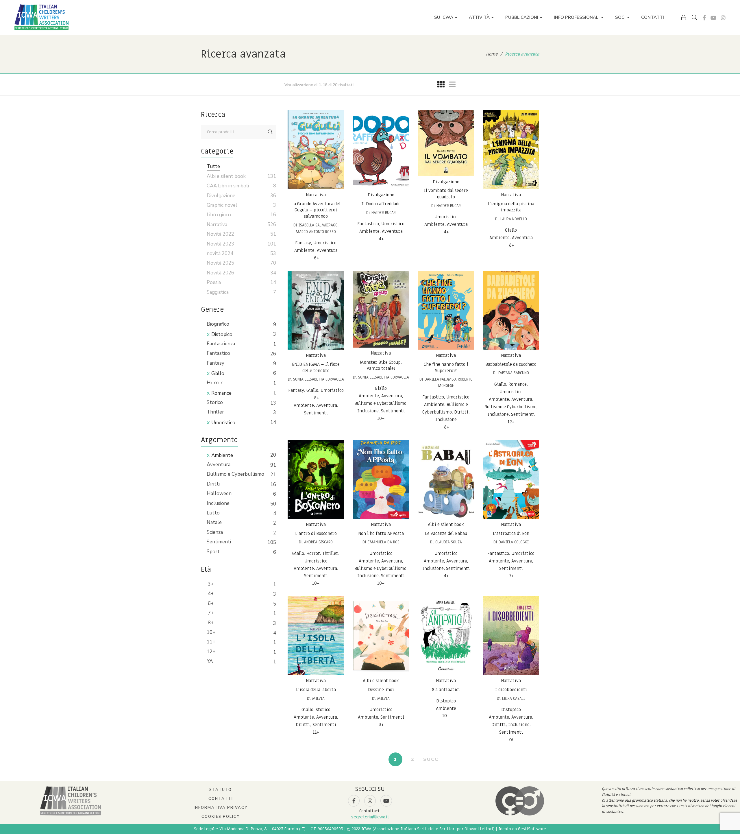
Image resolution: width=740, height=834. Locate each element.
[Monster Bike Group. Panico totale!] (381, 309)
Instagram (723, 17)
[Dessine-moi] (381, 635)
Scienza (215, 532)
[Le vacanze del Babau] (446, 479)
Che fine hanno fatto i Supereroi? (446, 367)
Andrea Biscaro (318, 542)
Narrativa (316, 195)
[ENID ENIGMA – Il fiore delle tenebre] (316, 310)
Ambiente (222, 455)
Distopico (221, 334)
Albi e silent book (446, 524)
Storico (215, 402)
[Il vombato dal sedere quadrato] (446, 143)
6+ (210, 603)
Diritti (213, 484)
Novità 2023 (220, 244)
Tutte (213, 166)
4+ (210, 593)
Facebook (704, 17)
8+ (210, 622)
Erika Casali (513, 698)
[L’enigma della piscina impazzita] (511, 149)
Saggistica (218, 292)
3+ (210, 584)
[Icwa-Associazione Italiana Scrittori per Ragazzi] (41, 17)
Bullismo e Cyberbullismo (235, 474)
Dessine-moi (381, 690)
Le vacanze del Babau (446, 533)
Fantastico (218, 353)
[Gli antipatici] (446, 635)
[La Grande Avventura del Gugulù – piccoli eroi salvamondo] (316, 149)
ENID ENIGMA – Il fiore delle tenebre (316, 367)
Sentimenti (219, 541)
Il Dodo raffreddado (381, 204)
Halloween (219, 493)
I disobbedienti (511, 690)
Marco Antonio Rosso (316, 231)
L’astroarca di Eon (511, 533)
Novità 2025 (220, 263)
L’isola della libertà (316, 690)
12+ (211, 651)
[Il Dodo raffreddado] (381, 149)
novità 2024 (220, 253)
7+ (210, 613)
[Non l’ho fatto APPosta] (381, 479)
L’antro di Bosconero (316, 533)
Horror (215, 382)
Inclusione (218, 503)
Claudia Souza (448, 542)
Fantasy (215, 363)
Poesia (214, 282)
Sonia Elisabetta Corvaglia (318, 379)
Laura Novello (513, 219)
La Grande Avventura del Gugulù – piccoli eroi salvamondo (316, 210)
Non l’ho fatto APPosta (381, 533)
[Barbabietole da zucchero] (511, 310)
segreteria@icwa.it (370, 817)
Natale (214, 522)
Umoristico (223, 422)
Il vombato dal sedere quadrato (446, 194)
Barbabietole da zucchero (510, 364)
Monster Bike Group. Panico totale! (381, 365)
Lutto (213, 513)
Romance (221, 393)
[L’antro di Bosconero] (316, 479)
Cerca (270, 132)
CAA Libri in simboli (228, 185)
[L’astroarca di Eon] (511, 479)
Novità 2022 (220, 234)
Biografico (218, 324)
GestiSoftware (532, 829)
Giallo (217, 373)
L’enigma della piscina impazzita (511, 207)
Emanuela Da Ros (383, 542)
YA (210, 661)
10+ (211, 632)
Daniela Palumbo (440, 379)
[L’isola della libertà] (316, 635)
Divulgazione (381, 195)
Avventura (218, 464)
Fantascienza (221, 343)
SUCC (431, 759)
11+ (211, 642)
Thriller (215, 412)
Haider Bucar (383, 212)
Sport (213, 551)
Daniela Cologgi (514, 542)
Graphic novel (222, 205)
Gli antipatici (446, 690)
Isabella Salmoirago (318, 225)
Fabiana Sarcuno (513, 372)
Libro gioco (219, 214)
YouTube (713, 17)
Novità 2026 (220, 273)
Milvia (318, 698)
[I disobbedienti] (511, 635)
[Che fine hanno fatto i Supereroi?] (446, 310)
